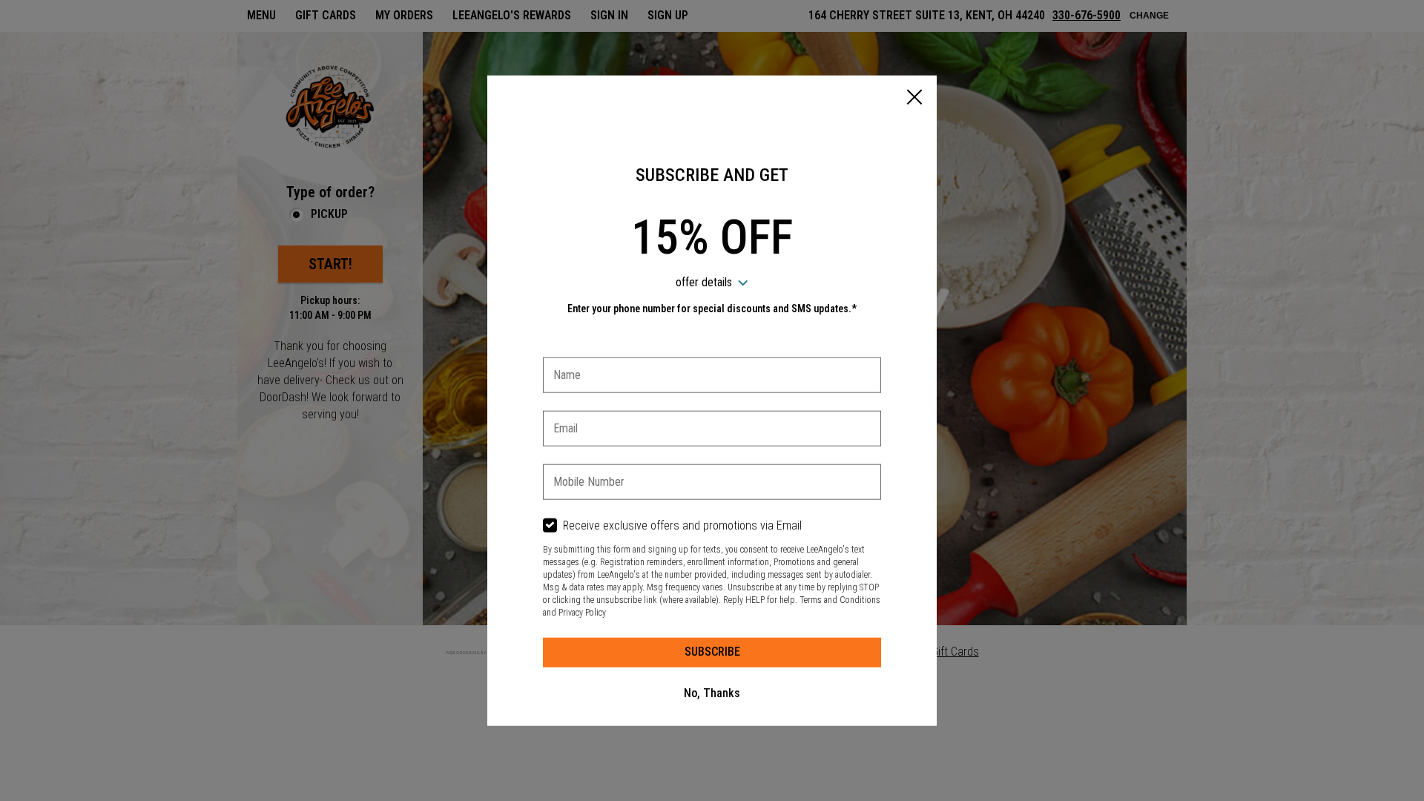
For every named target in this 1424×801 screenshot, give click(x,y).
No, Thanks (712, 693)
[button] (914, 99)
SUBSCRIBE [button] (712, 652)
